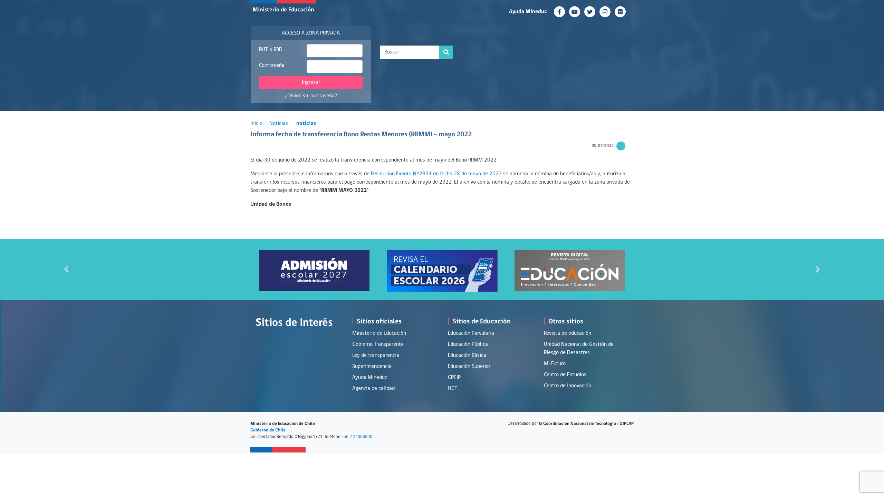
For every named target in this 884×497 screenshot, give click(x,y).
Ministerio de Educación (283, 10)
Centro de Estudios (565, 375)
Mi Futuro (555, 364)
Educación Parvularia (471, 333)
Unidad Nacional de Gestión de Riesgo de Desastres (579, 348)
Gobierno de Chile (268, 430)
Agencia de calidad (373, 388)
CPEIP (454, 377)
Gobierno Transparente (378, 344)
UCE (452, 388)
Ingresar (311, 82)
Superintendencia (372, 366)
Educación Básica (467, 355)
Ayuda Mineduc (528, 11)
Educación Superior (469, 366)
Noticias (278, 123)
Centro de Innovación (567, 386)
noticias (306, 123)
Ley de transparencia (375, 355)
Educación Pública (468, 344)
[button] (66, 269)
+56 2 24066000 (357, 437)
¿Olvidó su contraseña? (311, 96)
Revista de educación (567, 333)
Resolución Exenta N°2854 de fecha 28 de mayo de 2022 (437, 174)
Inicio (256, 123)
